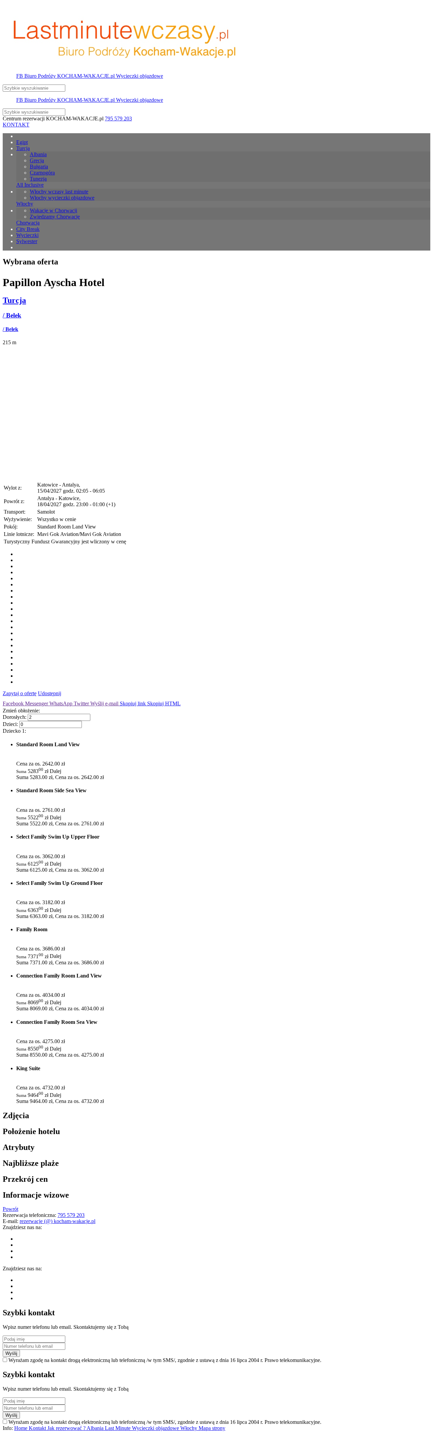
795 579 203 (118, 118)
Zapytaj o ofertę (20, 693)
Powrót (10, 1209)
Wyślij (11, 1353)
